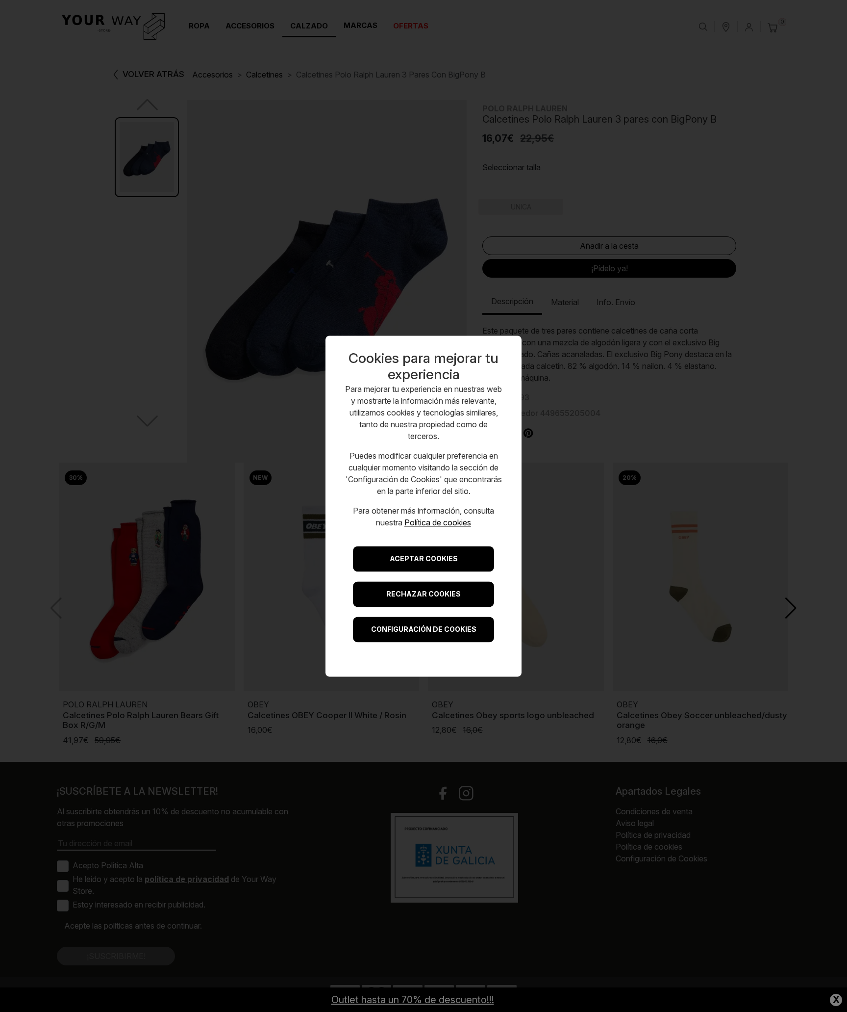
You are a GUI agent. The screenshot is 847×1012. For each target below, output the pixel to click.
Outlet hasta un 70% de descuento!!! (412, 1000)
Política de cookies (437, 522)
